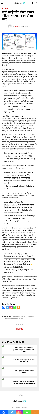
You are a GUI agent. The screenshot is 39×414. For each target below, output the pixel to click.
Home (13, 407)
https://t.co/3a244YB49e (13, 267)
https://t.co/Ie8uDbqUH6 (22, 156)
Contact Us (24, 407)
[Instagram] (11, 307)
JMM (3, 318)
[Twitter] (7, 307)
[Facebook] (3, 307)
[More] (18, 307)
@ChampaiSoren (10, 175)
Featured (23, 316)
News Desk (17, 26)
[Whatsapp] (14, 307)
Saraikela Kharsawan (17, 318)
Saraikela (8, 318)
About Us (18, 407)
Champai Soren (16, 316)
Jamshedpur (30, 316)
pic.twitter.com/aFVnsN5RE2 (15, 218)
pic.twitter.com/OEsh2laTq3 (15, 106)
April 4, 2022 (9, 112)
